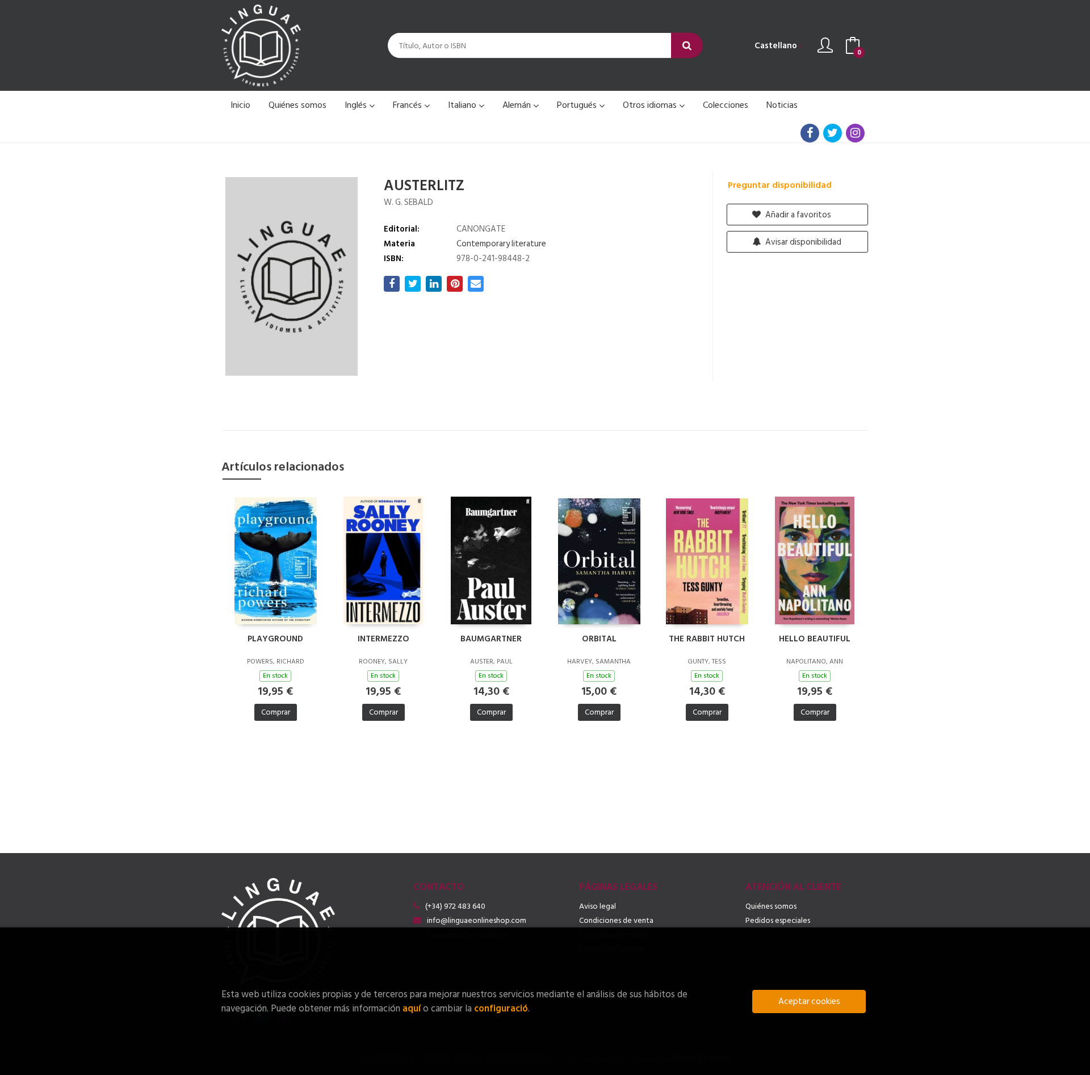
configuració (501, 1008)
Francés (408, 105)
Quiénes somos (770, 906)
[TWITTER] (832, 133)
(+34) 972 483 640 (455, 906)
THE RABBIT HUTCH (707, 639)
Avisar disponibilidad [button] (802, 242)
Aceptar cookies (809, 1001)
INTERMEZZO (383, 639)
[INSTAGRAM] (855, 133)
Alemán (517, 105)
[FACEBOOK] (809, 133)
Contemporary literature (501, 244)
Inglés (357, 105)
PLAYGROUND (275, 639)
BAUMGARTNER (491, 639)
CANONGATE (480, 229)
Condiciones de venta (616, 920)
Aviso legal (597, 906)
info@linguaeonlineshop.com (476, 920)
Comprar (275, 712)
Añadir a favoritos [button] (797, 215)
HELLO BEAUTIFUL (814, 639)
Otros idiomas (651, 105)
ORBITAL (599, 639)
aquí (412, 1008)
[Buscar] (687, 45)
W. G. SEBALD (408, 202)
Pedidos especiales (777, 920)
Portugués (578, 105)
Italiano (463, 105)
